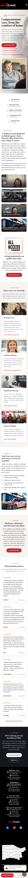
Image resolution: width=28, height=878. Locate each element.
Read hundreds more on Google (14, 721)
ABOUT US (9, 864)
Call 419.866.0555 (9, 45)
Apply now (14, 760)
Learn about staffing (10, 439)
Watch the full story (14, 275)
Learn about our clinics (10, 405)
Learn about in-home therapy (12, 370)
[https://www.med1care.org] (8, 4)
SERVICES (17, 864)
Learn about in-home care (11, 335)
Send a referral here (17, 54)
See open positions (14, 755)
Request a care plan (10, 50)
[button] (26, 4)
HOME (3, 864)
